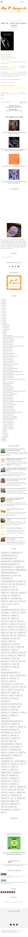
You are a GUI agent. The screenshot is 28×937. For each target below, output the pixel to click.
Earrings (10, 627)
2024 (3, 302)
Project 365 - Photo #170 (8, 365)
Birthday (3, 592)
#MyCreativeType (17, 561)
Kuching (11, 681)
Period (16, 732)
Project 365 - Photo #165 (8, 383)
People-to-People (5, 732)
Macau (9, 689)
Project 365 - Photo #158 (8, 407)
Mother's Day (4, 709)
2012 (3, 320)
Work (2, 806)
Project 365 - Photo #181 (8, 335)
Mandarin (13, 692)
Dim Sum (13, 624)
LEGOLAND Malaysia (5, 684)
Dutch (2, 627)
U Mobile (11, 792)
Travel (19, 789)
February (5, 434)
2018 (3, 311)
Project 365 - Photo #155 (8, 421)
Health (14, 658)
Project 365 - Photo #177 (8, 344)
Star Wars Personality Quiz (8, 382)
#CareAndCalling (15, 552)
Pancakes (11, 726)
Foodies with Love (5, 644)
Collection (4, 618)
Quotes (11, 741)
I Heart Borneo (5, 666)
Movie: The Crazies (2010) (8, 428)
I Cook (13, 664)
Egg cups (12, 629)
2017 (3, 312)
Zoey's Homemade (5, 809)
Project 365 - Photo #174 (8, 355)
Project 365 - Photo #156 (8, 419)
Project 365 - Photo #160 (8, 400)
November (5, 326)
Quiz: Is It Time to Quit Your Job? (9, 404)
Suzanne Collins (5, 781)
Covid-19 (3, 621)
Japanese (3, 675)
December (5, 324)
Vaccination (4, 795)
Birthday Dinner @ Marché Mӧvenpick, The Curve (13, 371)
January (4, 436)
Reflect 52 (3, 749)
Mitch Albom (4, 701)
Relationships (13, 749)
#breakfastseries (5, 575)
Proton (14, 738)
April (4, 431)
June (4, 333)
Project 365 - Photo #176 (8, 347)
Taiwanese (13, 784)
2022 (3, 305)
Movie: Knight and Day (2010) (9, 353)
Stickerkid (16, 772)
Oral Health (4, 724)
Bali (13, 587)
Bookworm (4, 595)
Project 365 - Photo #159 (8, 403)
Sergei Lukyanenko (19, 761)
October (5, 327)
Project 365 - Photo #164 (8, 386)
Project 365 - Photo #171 (8, 362)
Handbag (20, 655)
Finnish (3, 641)
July (4, 332)
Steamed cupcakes (5, 772)
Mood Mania (14, 706)
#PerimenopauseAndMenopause (8, 564)
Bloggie (12, 592)
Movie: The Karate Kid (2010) (9, 361)
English (9, 20)
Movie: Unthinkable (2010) (8, 398)
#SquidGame (19, 567)
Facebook (3, 635)
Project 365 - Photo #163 (8, 389)
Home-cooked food (7, 385)
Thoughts (10, 789)
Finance (15, 638)
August (4, 330)
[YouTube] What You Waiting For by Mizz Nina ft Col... (14, 374)
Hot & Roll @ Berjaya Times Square (10, 418)
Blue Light (21, 592)
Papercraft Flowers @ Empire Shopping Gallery (12, 412)
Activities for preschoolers (8, 581)
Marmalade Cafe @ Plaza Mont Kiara (10, 364)
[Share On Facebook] (22, 102)
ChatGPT (3, 607)
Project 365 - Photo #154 (8, 424)
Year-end (11, 806)
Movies (14, 20)
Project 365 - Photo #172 (8, 359)
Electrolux (21, 629)
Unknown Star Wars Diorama (9, 413)
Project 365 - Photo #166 (8, 376)
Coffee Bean (4, 615)
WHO (12, 798)
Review (2, 752)
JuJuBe (11, 675)
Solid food (4, 766)
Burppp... (12, 601)
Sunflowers (12, 775)
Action (15, 575)
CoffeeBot (13, 615)
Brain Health (15, 595)
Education (3, 629)
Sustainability (13, 778)
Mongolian (4, 706)
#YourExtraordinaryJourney (8, 572)
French (15, 644)
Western (3, 804)
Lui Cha (13, 686)
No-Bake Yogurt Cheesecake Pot (16, 488)
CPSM (8, 604)
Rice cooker (11, 752)
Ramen (17, 744)
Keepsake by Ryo (20, 675)
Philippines (3, 735)
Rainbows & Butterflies (7, 744)
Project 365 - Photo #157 (8, 415)
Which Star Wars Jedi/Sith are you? (10, 394)
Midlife (13, 698)
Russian (20, 752)
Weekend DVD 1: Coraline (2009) (9, 416)
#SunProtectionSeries (6, 569)
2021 (3, 306)
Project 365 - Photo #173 (8, 358)
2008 (3, 439)
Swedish (15, 781)
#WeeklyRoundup (20, 569)
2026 (3, 299)
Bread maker (4, 598)
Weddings (19, 798)
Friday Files (4, 647)
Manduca (3, 695)
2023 (3, 303)
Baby (10, 584)
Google (21, 652)
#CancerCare (4, 552)
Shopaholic (4, 764)
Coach (21, 612)
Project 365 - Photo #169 (8, 367)
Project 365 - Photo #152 (8, 427)
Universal (19, 792)
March (4, 433)
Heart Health (4, 661)
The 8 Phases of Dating (8, 397)
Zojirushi (15, 809)
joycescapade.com (5, 239)
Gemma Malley (4, 649)
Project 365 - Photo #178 (8, 342)
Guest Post (11, 655)
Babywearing (19, 584)
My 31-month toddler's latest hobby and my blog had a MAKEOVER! (15, 499)
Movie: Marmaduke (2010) (8, 406)
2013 (3, 318)
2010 (3, 323)
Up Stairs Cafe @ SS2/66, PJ (8, 409)
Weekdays (18, 20)
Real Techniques (16, 746)
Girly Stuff (4, 652)
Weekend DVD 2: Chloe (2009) (9, 410)
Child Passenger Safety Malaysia (9, 609)
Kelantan (3, 678)
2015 (3, 315)
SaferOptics (16, 755)
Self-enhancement (5, 761)
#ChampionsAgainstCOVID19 (8, 555)
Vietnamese (3, 798)
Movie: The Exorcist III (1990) (9, 339)
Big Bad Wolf (4, 589)
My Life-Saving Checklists (14, 528)
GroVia (3, 655)
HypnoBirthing (5, 664)
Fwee (12, 647)
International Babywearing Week (9, 672)
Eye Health (20, 632)
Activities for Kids (5, 578)
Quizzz (3, 741)
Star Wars (3, 769)
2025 (3, 300)
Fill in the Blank (5, 638)
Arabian (3, 584)
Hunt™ (20, 661)
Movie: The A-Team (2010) (8, 377)
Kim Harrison (13, 678)
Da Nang (12, 621)
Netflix (22, 712)
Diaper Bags (4, 624)
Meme (18, 695)
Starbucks (12, 769)
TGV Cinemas (4, 784)
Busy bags (21, 601)
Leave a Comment (6, 102)
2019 (3, 309)
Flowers (10, 641)
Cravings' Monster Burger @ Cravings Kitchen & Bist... (14, 401)
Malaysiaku (17, 689)
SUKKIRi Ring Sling (5, 755)
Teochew (11, 786)
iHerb (2, 812)
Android (21, 581)
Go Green (13, 652)
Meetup (11, 695)
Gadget (19, 647)
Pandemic (20, 726)
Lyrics (21, 686)
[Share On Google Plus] (24, 102)
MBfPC (2, 689)
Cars (15, 604)
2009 (3, 437)
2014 (3, 317)
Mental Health (4, 698)
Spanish (13, 766)
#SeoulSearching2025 (6, 567)
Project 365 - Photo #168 (8, 370)
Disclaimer (18, 932)
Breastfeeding (15, 598)
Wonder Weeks (13, 804)
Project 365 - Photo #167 (8, 373)
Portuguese (13, 735)
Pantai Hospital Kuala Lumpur (8, 729)
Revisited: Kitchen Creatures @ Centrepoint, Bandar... (14, 336)
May (4, 430)
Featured (20, 635)
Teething (3, 786)
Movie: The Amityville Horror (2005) (10, 368)
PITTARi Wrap (14, 724)
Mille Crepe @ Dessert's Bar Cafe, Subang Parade (13, 346)
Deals (19, 621)
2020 (3, 308)
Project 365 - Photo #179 (8, 341)
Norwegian (12, 715)
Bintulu (13, 589)
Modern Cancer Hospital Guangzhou (10, 704)
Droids (20, 624)
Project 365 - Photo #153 (8, 425)
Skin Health (13, 764)
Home (13, 661)
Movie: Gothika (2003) (7, 349)
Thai (2, 789)
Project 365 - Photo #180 (8, 338)
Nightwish (3, 715)
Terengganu (20, 786)
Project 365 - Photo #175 (8, 350)
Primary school (5, 738)
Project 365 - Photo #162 (8, 392)
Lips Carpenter (4, 686)
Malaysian (3, 692)
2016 (3, 314)
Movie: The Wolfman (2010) (8, 422)
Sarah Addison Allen (6, 758)
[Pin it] (26, 102)
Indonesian (4, 669)
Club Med (14, 612)
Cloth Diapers (4, 612)
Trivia (2, 792)
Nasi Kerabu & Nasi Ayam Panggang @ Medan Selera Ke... (15, 391)
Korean (3, 681)
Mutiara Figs (4, 712)
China (22, 609)
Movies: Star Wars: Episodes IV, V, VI (10, 356)
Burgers (3, 601)
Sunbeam (3, 775)
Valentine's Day (15, 795)
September (5, 329)
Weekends (13, 801)
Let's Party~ (17, 684)
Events (11, 632)
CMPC (2, 604)
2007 (3, 440)
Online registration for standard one (10, 721)
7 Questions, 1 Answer (7, 352)
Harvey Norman (5, 658)
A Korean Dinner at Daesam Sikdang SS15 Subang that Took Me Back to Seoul (16, 469)
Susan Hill (3, 778)
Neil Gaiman (14, 712)
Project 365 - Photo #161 (8, 395)
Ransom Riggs (4, 746)
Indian (14, 666)
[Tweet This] (20, 102)
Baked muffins (4, 587)
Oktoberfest (4, 718)
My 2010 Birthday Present (8, 388)
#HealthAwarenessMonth (7, 558)
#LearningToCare (5, 561)
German (13, 649)
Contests (13, 618)
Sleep (22, 764)
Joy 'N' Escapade (21, 930)
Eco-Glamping (20, 627)
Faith (11, 635)
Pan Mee (3, 726)
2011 (3, 321)
